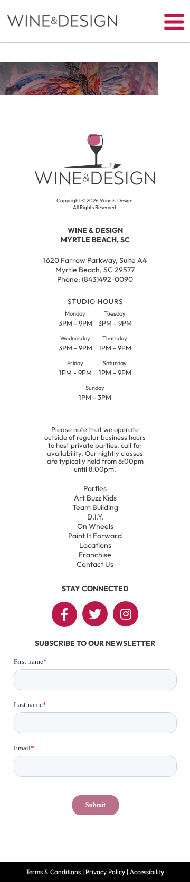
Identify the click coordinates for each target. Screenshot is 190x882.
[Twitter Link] (95, 613)
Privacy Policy (105, 872)
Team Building (95, 507)
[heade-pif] (79, 91)
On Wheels (95, 526)
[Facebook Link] (64, 614)
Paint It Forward (95, 536)
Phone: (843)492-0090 (95, 279)
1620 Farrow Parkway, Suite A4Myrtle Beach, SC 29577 (95, 265)
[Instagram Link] (125, 613)
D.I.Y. (95, 517)
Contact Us (95, 564)
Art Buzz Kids (95, 498)
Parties (95, 488)
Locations (95, 545)
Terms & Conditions (53, 872)
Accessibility (147, 872)
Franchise (95, 555)
